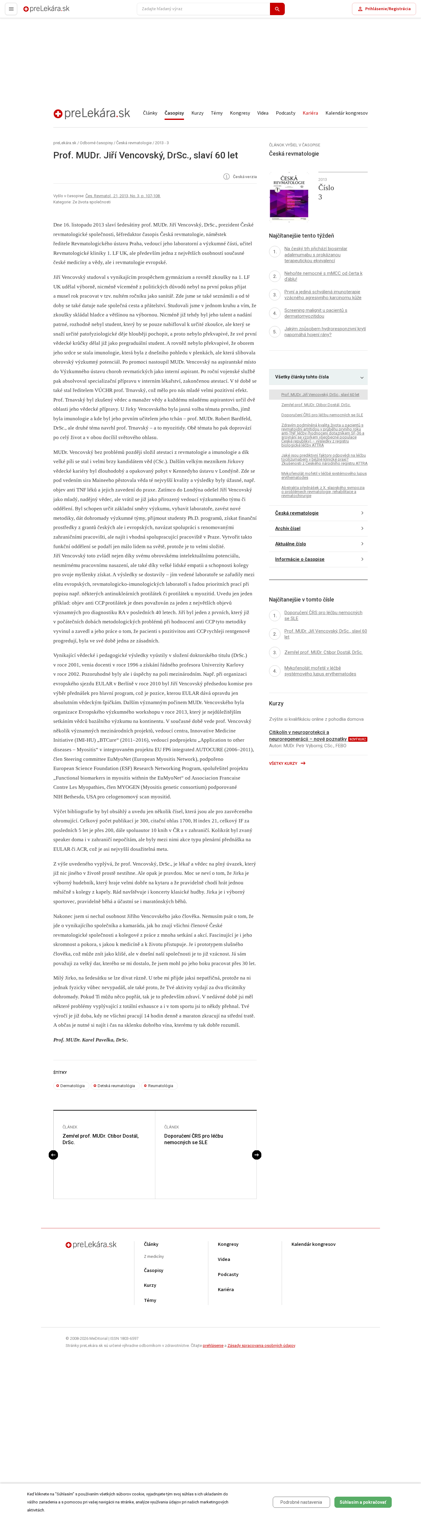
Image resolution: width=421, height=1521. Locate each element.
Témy (217, 113)
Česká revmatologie (134, 143)
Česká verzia (244, 177)
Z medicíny (154, 1257)
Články (150, 113)
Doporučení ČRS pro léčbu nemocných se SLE (193, 1139)
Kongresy (240, 113)
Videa (262, 113)
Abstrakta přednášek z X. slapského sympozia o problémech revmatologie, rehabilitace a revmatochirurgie (323, 491)
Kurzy (197, 113)
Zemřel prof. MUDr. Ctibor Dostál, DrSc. (101, 1139)
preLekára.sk (35, 11)
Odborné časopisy (96, 143)
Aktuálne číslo (290, 544)
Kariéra (310, 113)
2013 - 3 (162, 143)
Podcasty (285, 113)
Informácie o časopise (300, 559)
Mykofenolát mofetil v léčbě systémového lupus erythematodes (324, 475)
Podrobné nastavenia (301, 1502)
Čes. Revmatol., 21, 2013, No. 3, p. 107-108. (123, 196)
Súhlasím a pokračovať (363, 1502)
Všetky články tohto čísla (302, 377)
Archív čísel (287, 529)
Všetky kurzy (283, 763)
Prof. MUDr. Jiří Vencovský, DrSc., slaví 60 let (320, 394)
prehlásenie (213, 1345)
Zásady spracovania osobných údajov (261, 1345)
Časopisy (174, 113)
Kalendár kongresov (346, 113)
